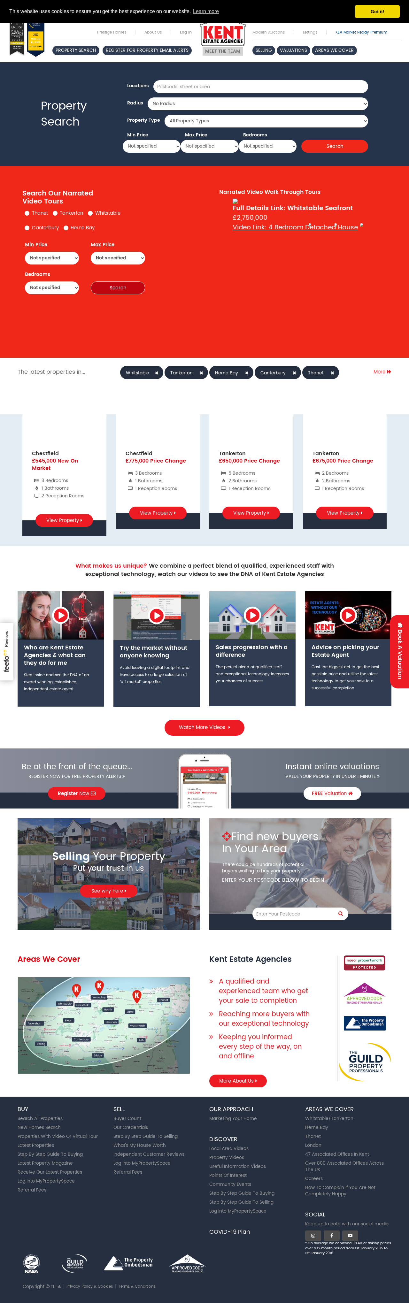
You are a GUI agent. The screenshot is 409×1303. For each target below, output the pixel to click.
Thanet (40, 213)
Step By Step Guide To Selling (145, 1136)
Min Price (137, 135)
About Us (153, 32)
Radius (135, 103)
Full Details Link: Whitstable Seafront (293, 208)
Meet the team (222, 51)
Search (335, 146)
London (313, 1145)
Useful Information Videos (237, 1166)
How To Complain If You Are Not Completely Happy (340, 1191)
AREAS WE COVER (334, 50)
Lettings (310, 32)
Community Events (230, 1184)
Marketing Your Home (233, 1118)
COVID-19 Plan (229, 1232)
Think (56, 1287)
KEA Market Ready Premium (361, 32)
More (380, 372)
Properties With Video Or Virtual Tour (58, 1136)
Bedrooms (255, 135)
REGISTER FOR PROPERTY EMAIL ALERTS (147, 50)
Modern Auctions (268, 32)
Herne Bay (83, 228)
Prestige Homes (111, 32)
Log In (186, 32)
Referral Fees (32, 1190)
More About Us (237, 1081)
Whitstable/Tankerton (329, 1118)
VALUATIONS (293, 50)
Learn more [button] (206, 11)
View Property (63, 521)
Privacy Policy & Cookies (89, 1287)
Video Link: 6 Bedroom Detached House (343, 237)
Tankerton (71, 213)
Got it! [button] (377, 11)
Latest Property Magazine (45, 1163)
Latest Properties (36, 1145)
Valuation (330, 794)
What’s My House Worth (139, 1145)
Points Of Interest (228, 1175)
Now (74, 794)
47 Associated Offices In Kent (337, 1154)
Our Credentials (130, 1127)
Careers (314, 1178)
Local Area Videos (229, 1148)
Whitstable (107, 213)
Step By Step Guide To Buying (50, 1154)
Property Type (143, 120)
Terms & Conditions (137, 1287)
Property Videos (226, 1157)
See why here (108, 891)
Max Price (196, 135)
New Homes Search (39, 1127)
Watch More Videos (203, 728)
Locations (138, 85)
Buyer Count (127, 1118)
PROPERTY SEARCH (76, 50)
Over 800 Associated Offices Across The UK (344, 1166)
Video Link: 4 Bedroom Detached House (295, 228)
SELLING (264, 50)
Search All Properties (40, 1118)
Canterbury (45, 228)
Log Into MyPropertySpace (46, 1181)
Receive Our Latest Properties (50, 1172)
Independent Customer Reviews (148, 1154)
